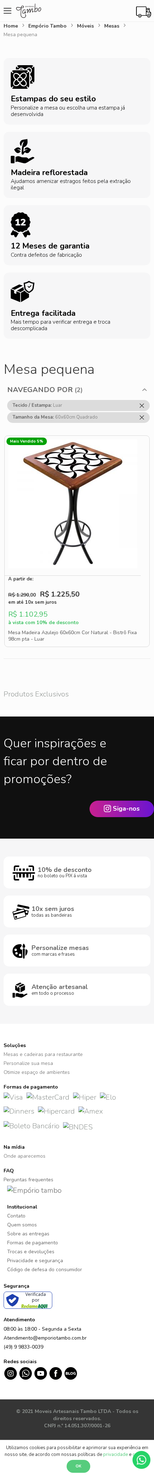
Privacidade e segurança (35, 1260)
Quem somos (22, 1224)
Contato (16, 1215)
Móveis (86, 26)
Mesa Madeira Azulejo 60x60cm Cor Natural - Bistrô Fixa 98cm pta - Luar (72, 636)
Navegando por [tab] (40, 390)
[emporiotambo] (34, 1190)
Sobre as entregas (28, 1233)
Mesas (112, 26)
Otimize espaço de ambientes (37, 1072)
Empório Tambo (48, 26)
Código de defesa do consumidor (44, 1269)
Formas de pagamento (32, 1242)
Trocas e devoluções (30, 1251)
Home (11, 26)
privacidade (115, 1454)
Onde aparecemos (24, 1156)
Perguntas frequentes (28, 1179)
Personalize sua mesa (28, 1063)
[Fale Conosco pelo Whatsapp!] (141, 1459)
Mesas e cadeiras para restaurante (43, 1054)
